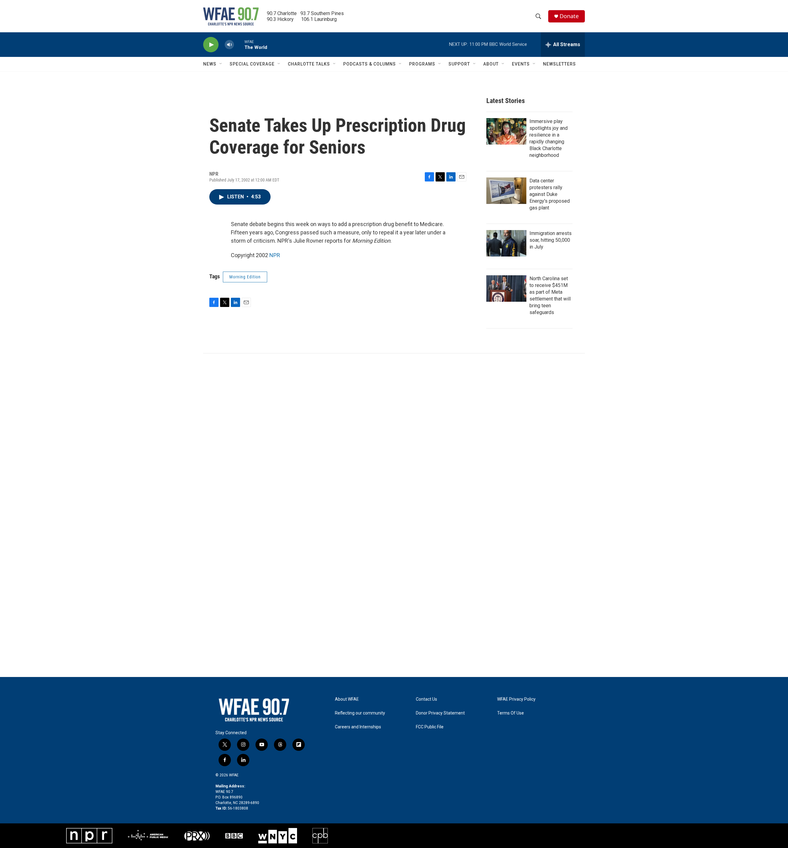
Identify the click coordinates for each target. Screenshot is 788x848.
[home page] (253, 709)
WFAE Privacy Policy (516, 699)
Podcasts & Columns (369, 64)
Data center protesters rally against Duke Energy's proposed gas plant (549, 194)
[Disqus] (394, 436)
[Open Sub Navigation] (221, 64)
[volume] (229, 45)
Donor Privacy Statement (440, 713)
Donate (569, 16)
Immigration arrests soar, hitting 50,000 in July (550, 240)
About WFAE (347, 699)
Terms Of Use (510, 713)
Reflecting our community (360, 713)
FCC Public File (430, 727)
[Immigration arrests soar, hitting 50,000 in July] (506, 243)
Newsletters (559, 64)
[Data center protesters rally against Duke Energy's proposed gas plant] (506, 190)
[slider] (239, 44)
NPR (274, 255)
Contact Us (426, 699)
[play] (211, 44)
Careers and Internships (358, 727)
